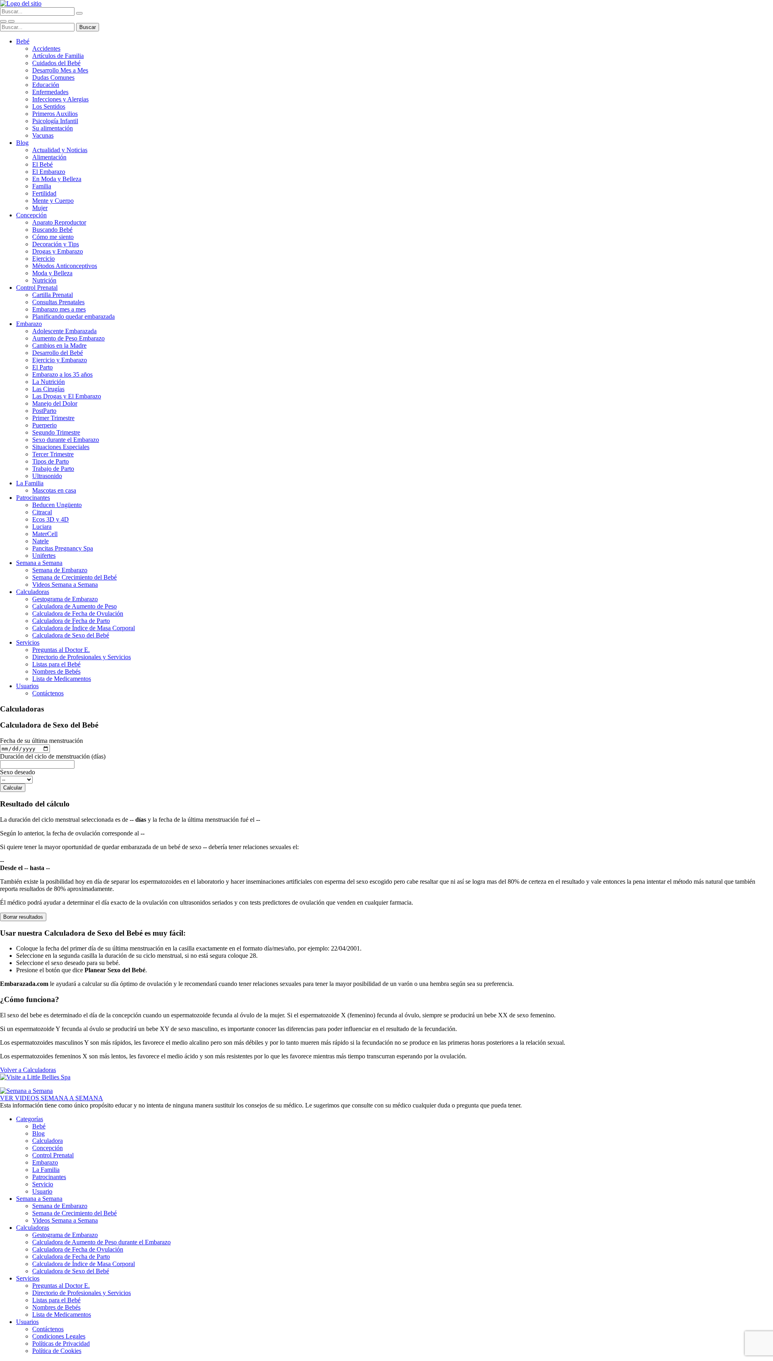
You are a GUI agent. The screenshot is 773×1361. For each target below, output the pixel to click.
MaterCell (45, 533)
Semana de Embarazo (59, 570)
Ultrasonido (47, 475)
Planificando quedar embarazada (73, 316)
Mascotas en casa (54, 490)
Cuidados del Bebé (56, 63)
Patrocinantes (33, 497)
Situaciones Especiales (60, 446)
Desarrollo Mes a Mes (60, 70)
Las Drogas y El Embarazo (66, 396)
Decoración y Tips (55, 244)
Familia (41, 186)
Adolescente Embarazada (64, 331)
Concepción (31, 215)
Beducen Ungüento (57, 504)
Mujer (40, 207)
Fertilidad (44, 193)
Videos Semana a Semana (65, 584)
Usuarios (27, 686)
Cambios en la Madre (59, 345)
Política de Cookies (56, 1350)
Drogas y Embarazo (57, 251)
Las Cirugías (48, 389)
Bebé (22, 41)
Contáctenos (48, 693)
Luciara (42, 526)
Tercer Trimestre (53, 454)
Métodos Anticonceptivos (64, 265)
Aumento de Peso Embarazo (68, 338)
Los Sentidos (48, 106)
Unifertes (44, 555)
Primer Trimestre (53, 417)
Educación (45, 84)
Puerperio (44, 425)
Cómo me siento (53, 236)
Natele (40, 541)
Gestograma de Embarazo (65, 599)
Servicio (42, 1184)
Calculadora (47, 1140)
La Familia (29, 483)
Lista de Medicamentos (61, 678)
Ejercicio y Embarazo (59, 360)
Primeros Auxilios (55, 113)
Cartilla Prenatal (52, 294)
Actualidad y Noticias (59, 149)
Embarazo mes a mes (59, 309)
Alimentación (49, 157)
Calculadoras (32, 591)
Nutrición (44, 280)
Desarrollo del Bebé (57, 352)
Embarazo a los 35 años (62, 374)
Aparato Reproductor (59, 222)
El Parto (42, 367)
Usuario (42, 1191)
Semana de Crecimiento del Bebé (74, 577)
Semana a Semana (39, 562)
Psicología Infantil (55, 121)
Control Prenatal (37, 287)
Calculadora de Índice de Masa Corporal (83, 628)
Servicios (27, 642)
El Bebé (42, 164)
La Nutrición (48, 381)
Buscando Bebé (52, 229)
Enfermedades (50, 92)
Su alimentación (52, 128)
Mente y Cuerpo (53, 200)
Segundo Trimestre (56, 432)
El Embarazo (48, 171)
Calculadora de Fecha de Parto (71, 620)
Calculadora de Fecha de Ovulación (77, 613)
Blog (22, 142)
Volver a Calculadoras (28, 1069)
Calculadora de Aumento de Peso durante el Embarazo (101, 1242)
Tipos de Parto (50, 461)
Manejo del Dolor (54, 403)
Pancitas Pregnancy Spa (62, 548)
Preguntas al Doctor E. (61, 649)
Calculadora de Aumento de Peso (74, 606)
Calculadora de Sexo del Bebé (70, 635)
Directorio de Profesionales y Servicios (81, 657)
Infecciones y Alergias (60, 99)
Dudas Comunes (53, 77)
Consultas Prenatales (58, 302)
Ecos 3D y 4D (50, 519)
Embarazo (29, 323)
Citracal (42, 512)
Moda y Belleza (52, 273)
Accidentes (46, 48)
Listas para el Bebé (56, 664)
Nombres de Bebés (56, 671)
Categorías (29, 1119)
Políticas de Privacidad (61, 1343)
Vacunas (43, 135)
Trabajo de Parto (53, 468)
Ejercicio (43, 258)
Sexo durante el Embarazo (65, 439)
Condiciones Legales (58, 1336)
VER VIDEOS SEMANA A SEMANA (51, 1098)
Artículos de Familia (58, 55)
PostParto (44, 410)
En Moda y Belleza (56, 178)
